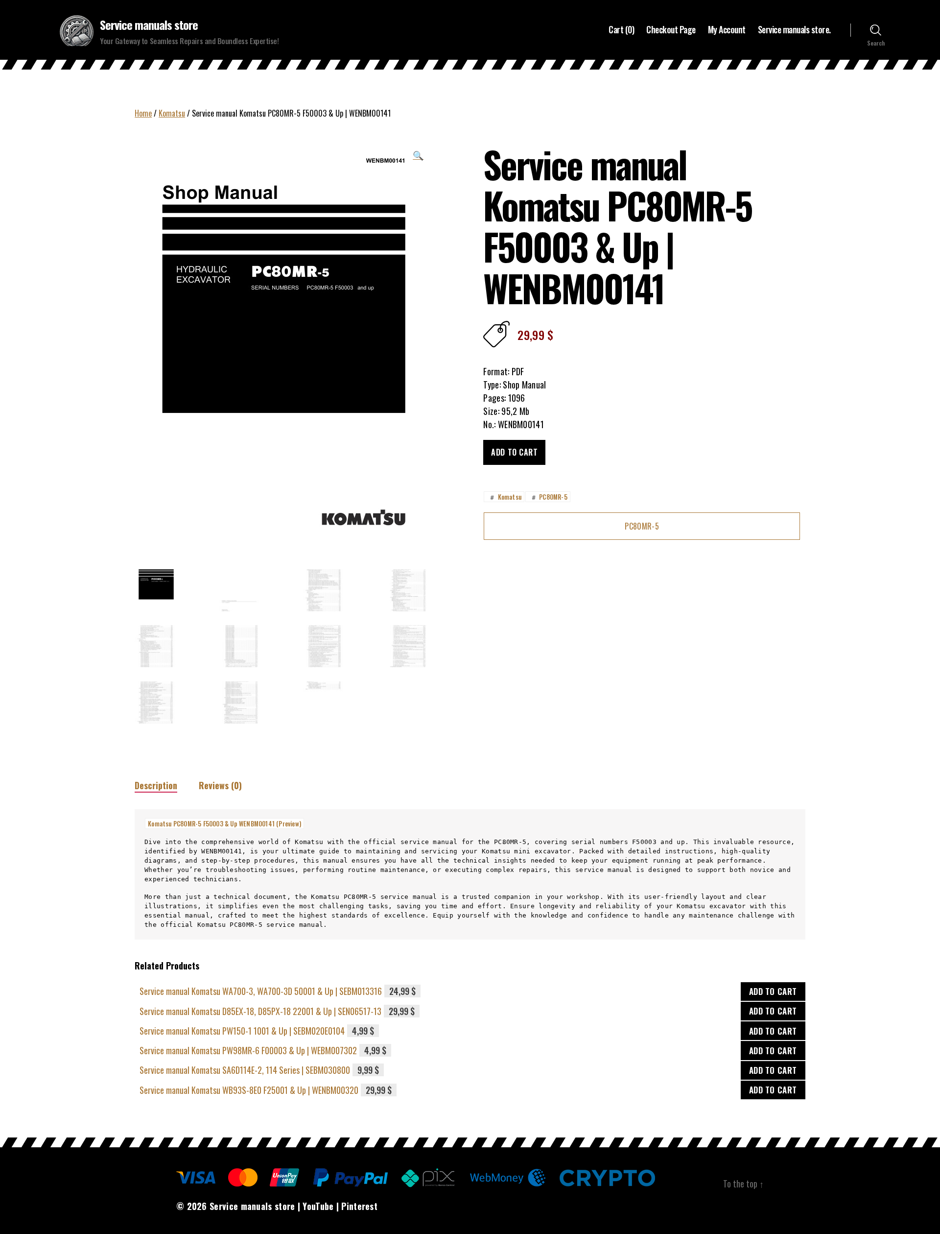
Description (156, 785)
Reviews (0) (220, 785)
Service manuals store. (794, 29)
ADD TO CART (773, 991)
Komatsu (172, 113)
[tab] (156, 785)
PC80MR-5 (548, 497)
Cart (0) (621, 29)
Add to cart (514, 452)
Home (143, 113)
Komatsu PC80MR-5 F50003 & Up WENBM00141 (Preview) (224, 823)
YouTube (318, 1206)
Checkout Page (671, 29)
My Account (727, 29)
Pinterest (359, 1206)
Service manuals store (149, 24)
